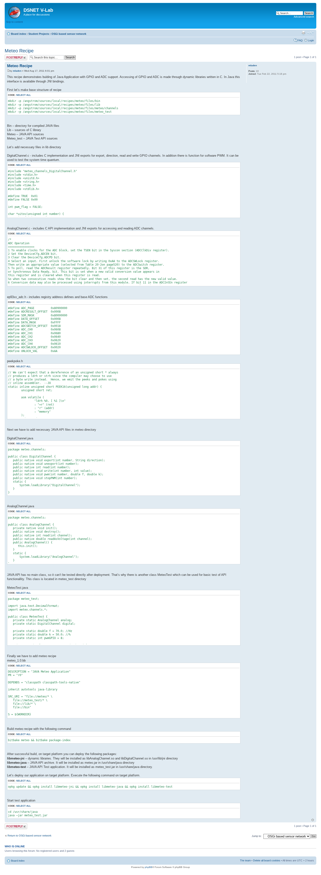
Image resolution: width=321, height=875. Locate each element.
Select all (23, 95)
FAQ (300, 40)
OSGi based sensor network (68, 33)
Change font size (310, 33)
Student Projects (38, 33)
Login (311, 40)
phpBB (148, 867)
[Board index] (14, 11)
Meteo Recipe (19, 50)
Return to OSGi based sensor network (29, 835)
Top (312, 820)
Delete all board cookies (266, 860)
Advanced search (304, 16)
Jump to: (257, 836)
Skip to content (14, 21)
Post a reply (11, 55)
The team (245, 860)
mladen (17, 71)
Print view (303, 33)
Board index (18, 33)
